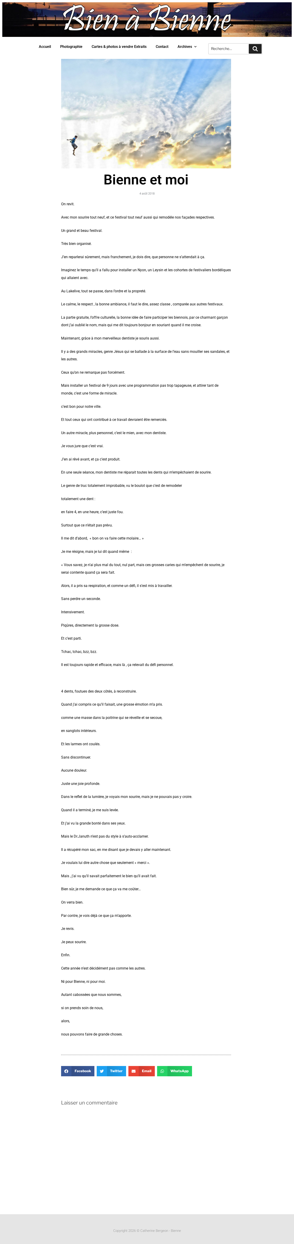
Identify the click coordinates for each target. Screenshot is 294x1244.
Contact (162, 46)
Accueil (45, 46)
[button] (77, 1071)
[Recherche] (255, 49)
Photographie (71, 46)
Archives (185, 46)
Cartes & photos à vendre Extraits (119, 46)
